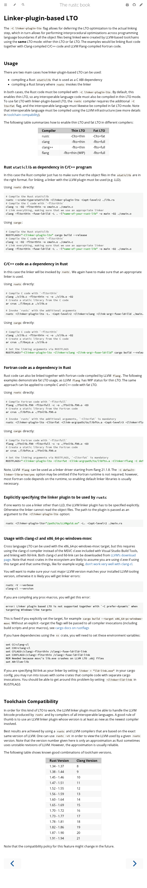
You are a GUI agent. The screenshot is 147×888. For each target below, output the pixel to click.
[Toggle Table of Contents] (5, 5)
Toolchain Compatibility (31, 701)
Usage (11, 63)
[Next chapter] (134, 863)
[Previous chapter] (12, 863)
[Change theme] (14, 5)
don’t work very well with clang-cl (108, 564)
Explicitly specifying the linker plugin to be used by (55, 497)
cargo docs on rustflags (72, 628)
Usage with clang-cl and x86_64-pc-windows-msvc (48, 538)
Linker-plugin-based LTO (41, 18)
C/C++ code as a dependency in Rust (36, 263)
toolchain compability (22, 115)
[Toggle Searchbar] (23, 5)
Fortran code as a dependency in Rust (37, 367)
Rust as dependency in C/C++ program (48, 167)
